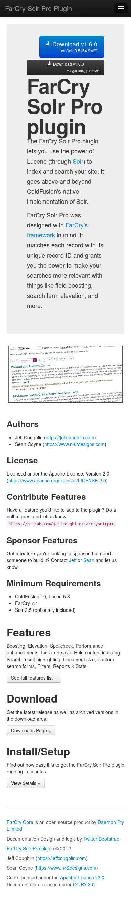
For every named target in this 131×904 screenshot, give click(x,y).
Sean (88, 560)
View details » (25, 783)
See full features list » (34, 677)
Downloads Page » (31, 730)
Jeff (72, 560)
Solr (78, 160)
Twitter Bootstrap (101, 838)
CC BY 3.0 (84, 884)
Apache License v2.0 (82, 877)
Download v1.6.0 (74, 46)
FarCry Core (20, 822)
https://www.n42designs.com (74, 444)
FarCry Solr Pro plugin (30, 848)
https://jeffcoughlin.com (70, 437)
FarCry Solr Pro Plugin (38, 8)
